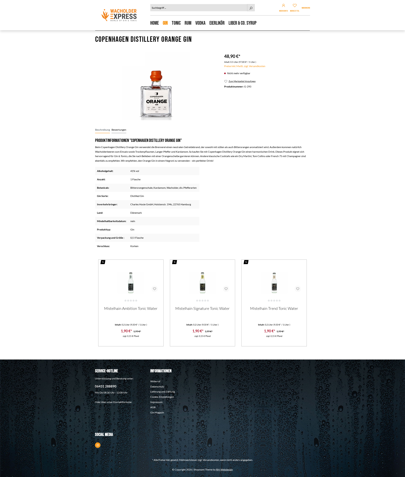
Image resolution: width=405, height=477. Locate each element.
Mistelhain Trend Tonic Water (274, 308)
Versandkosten (211, 459)
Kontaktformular (122, 401)
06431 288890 (105, 386)
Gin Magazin (157, 412)
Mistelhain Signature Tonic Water (202, 308)
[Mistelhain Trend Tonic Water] (274, 278)
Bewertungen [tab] (119, 129)
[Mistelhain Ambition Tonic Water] (131, 278)
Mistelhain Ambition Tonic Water (131, 308)
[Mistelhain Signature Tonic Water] (202, 278)
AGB (153, 407)
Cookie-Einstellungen (162, 396)
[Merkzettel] (295, 5)
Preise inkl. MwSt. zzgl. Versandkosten (244, 66)
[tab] (102, 129)
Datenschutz (157, 386)
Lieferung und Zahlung (162, 391)
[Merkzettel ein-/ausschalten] (154, 289)
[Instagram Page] (97, 445)
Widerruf (155, 381)
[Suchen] (251, 7)
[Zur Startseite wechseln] (119, 15)
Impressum (156, 401)
